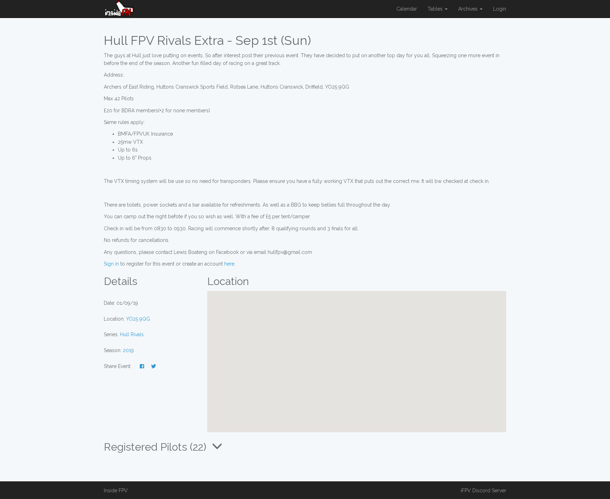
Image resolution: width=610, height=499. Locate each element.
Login (499, 9)
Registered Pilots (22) (156, 447)
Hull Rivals (132, 334)
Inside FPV (116, 490)
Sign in (111, 264)
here (229, 264)
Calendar (406, 9)
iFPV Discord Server (483, 490)
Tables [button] (435, 9)
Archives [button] (468, 9)
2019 (128, 350)
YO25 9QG (138, 319)
